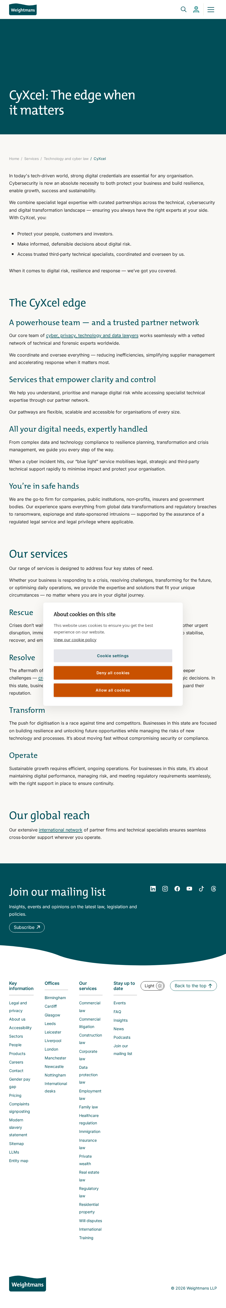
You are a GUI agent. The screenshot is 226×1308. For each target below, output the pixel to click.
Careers (16, 1062)
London (51, 1049)
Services (31, 158)
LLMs (14, 1152)
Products (17, 1053)
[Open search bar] (180, 9)
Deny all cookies (113, 672)
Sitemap (16, 1143)
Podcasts (122, 1037)
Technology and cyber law (66, 158)
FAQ (117, 1011)
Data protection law (88, 1074)
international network (60, 830)
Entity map (18, 1160)
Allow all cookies (113, 690)
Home (14, 158)
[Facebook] (177, 888)
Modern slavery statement (18, 1127)
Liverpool (53, 1040)
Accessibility (20, 1027)
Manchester (55, 1058)
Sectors (16, 1036)
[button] (27, 927)
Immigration (89, 1131)
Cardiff (51, 1006)
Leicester (53, 1032)
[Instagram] (165, 888)
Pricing (15, 1095)
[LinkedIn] (153, 888)
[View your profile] (196, 9)
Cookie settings (113, 655)
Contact (16, 1070)
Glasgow (52, 1015)
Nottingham (55, 1075)
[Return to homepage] (23, 9)
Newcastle (54, 1066)
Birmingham (55, 997)
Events (120, 1002)
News (119, 1028)
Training (86, 1237)
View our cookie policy (75, 639)
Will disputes (90, 1220)
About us (17, 1019)
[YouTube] (189, 888)
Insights (121, 1020)
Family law (88, 1107)
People (15, 1044)
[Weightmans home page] (27, 1283)
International (90, 1229)
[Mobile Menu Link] (211, 9)
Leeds (50, 1023)
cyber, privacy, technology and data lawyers (92, 335)
